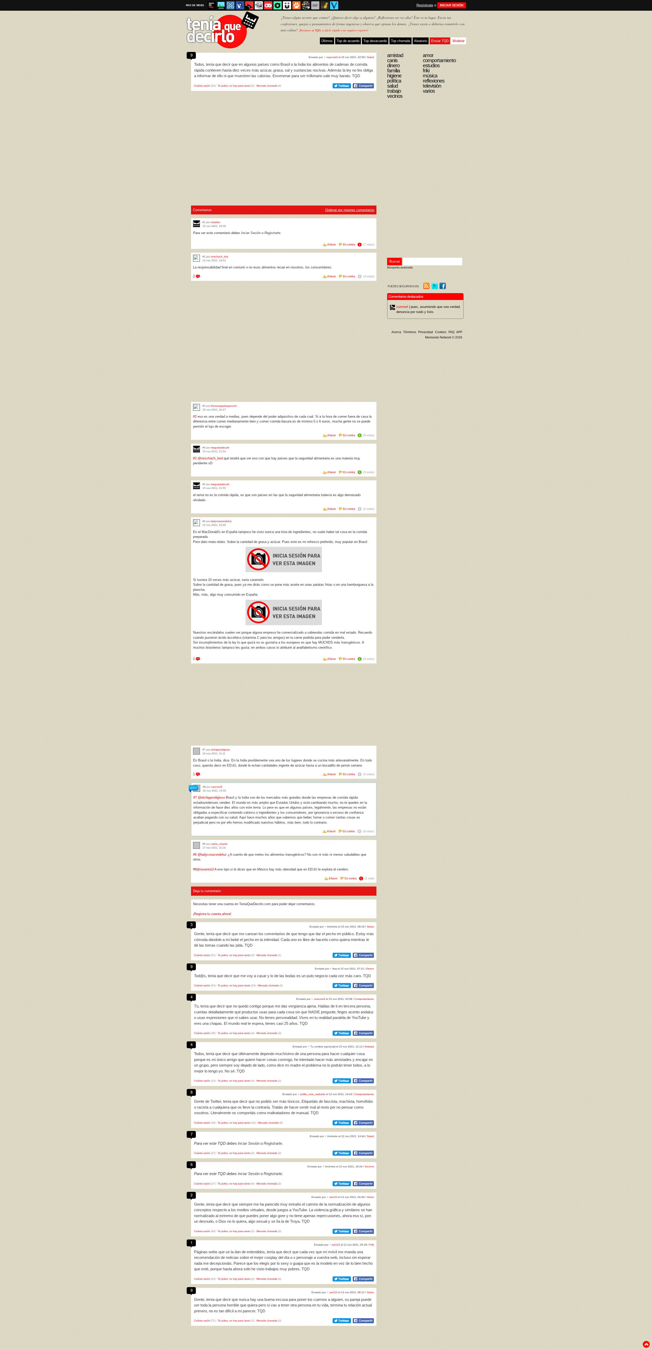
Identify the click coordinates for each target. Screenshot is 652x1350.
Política (394, 81)
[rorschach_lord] (196, 258)
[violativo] (196, 223)
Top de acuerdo (348, 41)
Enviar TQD (440, 41)
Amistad (369, 1046)
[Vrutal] (268, 5)
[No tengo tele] (306, 5)
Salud (370, 57)
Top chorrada (400, 41)
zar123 (333, 1197)
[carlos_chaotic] (196, 845)
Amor (428, 55)
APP (459, 332)
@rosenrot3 (205, 869)
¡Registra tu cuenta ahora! (212, 914)
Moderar (459, 41)
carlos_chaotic (219, 843)
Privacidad (425, 332)
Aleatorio (420, 41)
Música (430, 75)
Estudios (431, 65)
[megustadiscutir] (196, 449)
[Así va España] (249, 5)
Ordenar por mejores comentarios (349, 210)
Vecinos (369, 1166)
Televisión (432, 86)
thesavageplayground (224, 405)
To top (646, 1344)
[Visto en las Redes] (240, 5)
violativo (215, 222)
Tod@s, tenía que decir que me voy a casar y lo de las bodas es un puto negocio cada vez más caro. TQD (282, 976)
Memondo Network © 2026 (443, 337)
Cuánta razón (202, 85)
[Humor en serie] (287, 5)
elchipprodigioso (220, 749)
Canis (392, 60)
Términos (409, 332)
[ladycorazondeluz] (196, 522)
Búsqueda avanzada (400, 267)
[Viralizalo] (334, 5)
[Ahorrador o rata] (325, 5)
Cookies (440, 332)
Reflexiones (433, 81)
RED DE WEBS (195, 5)
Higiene (394, 75)
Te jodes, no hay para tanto (234, 85)
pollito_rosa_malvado (312, 1094)
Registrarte (272, 233)
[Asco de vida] (212, 5)
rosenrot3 (332, 57)
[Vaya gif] (315, 5)
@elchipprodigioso (211, 797)
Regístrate (424, 5)
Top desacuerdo (375, 41)
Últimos (327, 41)
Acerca (396, 332)
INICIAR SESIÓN (452, 5)
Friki (371, 1244)
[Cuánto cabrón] (259, 5)
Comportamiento (364, 999)
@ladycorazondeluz (212, 854)
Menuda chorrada (266, 85)
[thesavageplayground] (196, 407)
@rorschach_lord (210, 458)
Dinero (370, 968)
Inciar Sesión (251, 233)
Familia (393, 70)
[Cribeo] (278, 5)
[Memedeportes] (230, 5)
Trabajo (394, 91)
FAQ (451, 332)
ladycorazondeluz (221, 521)
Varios (370, 926)
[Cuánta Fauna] (296, 5)
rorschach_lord (219, 256)
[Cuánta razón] (221, 5)
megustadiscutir (220, 447)
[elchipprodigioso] (196, 751)
